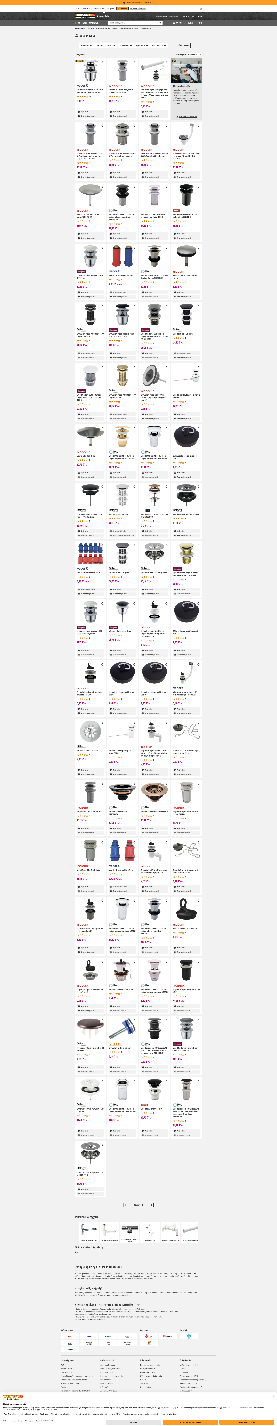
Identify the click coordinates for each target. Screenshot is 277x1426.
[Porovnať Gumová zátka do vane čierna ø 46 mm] (198, 428)
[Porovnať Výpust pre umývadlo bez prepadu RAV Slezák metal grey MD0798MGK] (166, 247)
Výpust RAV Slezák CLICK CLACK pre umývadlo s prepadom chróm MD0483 (122, 1110)
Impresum (184, 1372)
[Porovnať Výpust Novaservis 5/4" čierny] (166, 1081)
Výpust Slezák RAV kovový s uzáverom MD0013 (186, 396)
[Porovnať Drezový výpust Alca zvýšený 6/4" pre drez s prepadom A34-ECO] (102, 900)
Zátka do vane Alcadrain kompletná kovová (185, 276)
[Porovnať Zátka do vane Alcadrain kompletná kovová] (198, 247)
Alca (76, 1252)
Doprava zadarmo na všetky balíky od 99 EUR (140, 3)
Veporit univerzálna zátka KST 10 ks (89, 573)
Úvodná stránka (80, 28)
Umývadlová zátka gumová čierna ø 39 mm (153, 693)
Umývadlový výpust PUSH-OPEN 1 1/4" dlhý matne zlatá (122, 396)
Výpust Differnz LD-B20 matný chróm (154, 573)
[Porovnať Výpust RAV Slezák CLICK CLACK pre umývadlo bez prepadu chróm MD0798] (166, 900)
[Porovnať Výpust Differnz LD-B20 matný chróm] (166, 545)
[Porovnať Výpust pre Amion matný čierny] (134, 603)
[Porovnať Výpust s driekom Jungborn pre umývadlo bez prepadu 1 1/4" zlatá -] (198, 545)
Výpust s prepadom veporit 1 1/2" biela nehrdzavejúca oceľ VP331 (185, 693)
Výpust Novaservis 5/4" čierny (151, 1109)
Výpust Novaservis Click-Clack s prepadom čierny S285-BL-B (186, 215)
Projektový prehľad (107, 1372)
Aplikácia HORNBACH (109, 1391)
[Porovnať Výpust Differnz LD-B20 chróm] (102, 722)
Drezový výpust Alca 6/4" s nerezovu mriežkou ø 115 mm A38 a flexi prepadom (186, 156)
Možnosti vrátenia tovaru (70, 1383)
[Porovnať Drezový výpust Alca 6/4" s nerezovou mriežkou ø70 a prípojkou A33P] (166, 842)
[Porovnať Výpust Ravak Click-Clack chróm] (102, 842)
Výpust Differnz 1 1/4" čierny (183, 334)
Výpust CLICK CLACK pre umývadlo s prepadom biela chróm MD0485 (153, 215)
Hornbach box (145, 1387)
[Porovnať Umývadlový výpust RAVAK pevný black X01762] (198, 961)
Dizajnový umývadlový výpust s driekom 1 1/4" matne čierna (89, 515)
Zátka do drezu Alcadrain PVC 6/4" (185, 928)
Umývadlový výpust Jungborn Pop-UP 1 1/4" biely (90, 276)
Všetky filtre (183, 45)
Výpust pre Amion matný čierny (120, 631)
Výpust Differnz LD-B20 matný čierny (186, 514)
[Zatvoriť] (201, 8)
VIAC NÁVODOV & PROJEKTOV (188, 116)
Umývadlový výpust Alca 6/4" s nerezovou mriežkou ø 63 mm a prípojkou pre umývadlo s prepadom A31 (154, 753)
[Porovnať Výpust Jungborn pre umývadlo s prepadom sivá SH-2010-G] (198, 1020)
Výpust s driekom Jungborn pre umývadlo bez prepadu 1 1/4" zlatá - (186, 574)
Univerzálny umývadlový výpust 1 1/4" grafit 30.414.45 (90, 1173)
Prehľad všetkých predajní (150, 1365)
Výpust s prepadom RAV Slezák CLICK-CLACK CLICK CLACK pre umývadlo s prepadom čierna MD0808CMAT (154, 1050)
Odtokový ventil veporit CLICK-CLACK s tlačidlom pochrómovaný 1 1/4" (90, 91)
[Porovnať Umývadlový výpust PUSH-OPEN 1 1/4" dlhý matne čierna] (102, 306)
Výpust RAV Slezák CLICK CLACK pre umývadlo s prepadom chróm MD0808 (154, 990)
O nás (182, 1369)
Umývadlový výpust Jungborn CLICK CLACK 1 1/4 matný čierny (121, 335)
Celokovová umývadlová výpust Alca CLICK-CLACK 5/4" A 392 (121, 91)
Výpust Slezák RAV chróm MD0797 (121, 989)
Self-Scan (144, 1383)
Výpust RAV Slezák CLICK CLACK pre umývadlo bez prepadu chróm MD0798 (153, 931)
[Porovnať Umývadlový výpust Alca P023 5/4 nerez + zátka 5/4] (102, 961)
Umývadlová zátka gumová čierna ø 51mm (121, 693)
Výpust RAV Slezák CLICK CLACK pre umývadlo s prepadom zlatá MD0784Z (122, 457)
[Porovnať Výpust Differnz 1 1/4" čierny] (198, 306)
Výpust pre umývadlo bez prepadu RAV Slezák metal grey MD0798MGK (154, 276)
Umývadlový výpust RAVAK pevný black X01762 (186, 990)
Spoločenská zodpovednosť (191, 1387)
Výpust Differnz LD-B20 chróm (87, 750)
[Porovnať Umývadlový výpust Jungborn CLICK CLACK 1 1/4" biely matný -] (102, 603)
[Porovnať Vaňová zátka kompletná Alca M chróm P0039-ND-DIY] (102, 186)
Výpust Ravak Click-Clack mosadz (89, 811)
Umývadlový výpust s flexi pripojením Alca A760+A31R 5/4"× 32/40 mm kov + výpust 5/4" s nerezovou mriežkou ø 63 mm (154, 94)
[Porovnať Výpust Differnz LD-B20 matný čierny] (198, 486)
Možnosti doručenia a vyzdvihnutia (74, 1380)
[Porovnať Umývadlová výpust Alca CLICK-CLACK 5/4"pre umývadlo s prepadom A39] (134, 125)
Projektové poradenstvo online (112, 1376)
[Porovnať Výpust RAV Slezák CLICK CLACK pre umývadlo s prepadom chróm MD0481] (166, 428)
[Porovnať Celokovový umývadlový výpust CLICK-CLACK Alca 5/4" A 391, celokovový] (166, 125)
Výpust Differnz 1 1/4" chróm (119, 514)
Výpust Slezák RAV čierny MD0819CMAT (118, 812)
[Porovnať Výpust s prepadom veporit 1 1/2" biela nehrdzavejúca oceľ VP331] (198, 664)
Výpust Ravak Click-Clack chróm (88, 870)
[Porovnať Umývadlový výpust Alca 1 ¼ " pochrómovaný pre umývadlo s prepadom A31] (166, 367)
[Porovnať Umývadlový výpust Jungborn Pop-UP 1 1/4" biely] (102, 247)
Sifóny (136, 28)
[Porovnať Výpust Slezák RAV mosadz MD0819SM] (166, 783)
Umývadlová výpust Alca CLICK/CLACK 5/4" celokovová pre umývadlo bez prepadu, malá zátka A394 (90, 156)
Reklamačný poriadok (188, 1383)
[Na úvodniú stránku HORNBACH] (85, 15)
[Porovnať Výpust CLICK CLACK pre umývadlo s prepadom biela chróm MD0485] (166, 186)
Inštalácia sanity (125, 28)
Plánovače (104, 1387)
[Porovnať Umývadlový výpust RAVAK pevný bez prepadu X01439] (198, 783)
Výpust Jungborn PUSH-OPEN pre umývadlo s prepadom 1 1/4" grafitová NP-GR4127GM (154, 336)
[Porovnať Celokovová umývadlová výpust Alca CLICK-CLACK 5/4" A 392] (134, 62)
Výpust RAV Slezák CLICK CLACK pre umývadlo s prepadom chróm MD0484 (122, 929)
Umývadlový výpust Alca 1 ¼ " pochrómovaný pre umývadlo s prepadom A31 (153, 397)
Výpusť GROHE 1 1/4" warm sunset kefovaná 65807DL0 (154, 515)
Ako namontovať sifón (181, 86)
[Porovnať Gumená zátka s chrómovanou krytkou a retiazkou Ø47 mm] (198, 722)
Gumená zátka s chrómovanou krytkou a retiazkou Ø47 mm (185, 751)
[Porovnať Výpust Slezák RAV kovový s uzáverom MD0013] (198, 367)
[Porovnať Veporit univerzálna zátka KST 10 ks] (102, 545)
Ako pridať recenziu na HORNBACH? (75, 1391)
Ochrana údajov (186, 1391)
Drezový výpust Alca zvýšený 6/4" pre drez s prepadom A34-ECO (90, 929)
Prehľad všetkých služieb (110, 1369)
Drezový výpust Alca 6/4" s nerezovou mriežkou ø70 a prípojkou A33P (154, 871)
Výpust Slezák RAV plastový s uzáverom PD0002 (121, 751)
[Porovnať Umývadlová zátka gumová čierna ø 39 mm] (166, 664)
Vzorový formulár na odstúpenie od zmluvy (77, 1376)
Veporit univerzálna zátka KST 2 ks (121, 870)
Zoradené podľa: (181, 55)
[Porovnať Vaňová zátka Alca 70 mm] (102, 428)
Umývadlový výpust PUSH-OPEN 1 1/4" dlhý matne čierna (90, 335)
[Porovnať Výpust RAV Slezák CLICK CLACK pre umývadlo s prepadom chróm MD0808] (166, 961)
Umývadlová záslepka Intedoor (120, 1048)
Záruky (63, 1387)
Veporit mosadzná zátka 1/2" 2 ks (121, 275)
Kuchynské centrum (147, 1369)
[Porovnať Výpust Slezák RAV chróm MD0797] (134, 961)
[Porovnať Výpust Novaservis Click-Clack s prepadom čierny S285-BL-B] (198, 186)
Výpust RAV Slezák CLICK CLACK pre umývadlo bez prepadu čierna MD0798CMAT (121, 217)
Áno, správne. (122, 9)
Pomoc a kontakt (67, 1369)
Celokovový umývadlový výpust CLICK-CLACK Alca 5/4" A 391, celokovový (154, 154)
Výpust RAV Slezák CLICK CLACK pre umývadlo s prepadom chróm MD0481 (154, 457)
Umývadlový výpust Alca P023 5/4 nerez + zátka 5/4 (90, 990)
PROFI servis (105, 1380)
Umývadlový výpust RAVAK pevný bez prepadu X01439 (186, 812)
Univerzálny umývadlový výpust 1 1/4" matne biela (90, 1110)
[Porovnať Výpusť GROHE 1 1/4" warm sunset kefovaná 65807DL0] (166, 486)
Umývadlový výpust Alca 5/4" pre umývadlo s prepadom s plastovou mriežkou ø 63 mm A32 (153, 633)
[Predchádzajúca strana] (125, 1205)
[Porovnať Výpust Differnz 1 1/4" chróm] (134, 486)
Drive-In (143, 1380)
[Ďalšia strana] (151, 1205)
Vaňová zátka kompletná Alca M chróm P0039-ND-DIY (88, 215)
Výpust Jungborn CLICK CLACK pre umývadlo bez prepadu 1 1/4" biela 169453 (89, 397)
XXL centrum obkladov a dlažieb (152, 1376)
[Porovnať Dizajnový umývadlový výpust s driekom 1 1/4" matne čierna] (102, 486)
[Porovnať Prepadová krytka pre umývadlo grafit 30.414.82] (102, 1020)
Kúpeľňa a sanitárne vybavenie (107, 28)
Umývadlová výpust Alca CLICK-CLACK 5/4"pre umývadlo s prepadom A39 (122, 154)
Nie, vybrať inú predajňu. (138, 9)
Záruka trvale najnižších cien (191, 1376)
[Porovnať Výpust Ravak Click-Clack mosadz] (102, 783)
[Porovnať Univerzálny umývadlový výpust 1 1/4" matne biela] (102, 1081)
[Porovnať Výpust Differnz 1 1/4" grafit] (134, 545)
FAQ (62, 1365)
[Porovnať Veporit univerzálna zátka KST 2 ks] (134, 842)
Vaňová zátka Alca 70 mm (86, 456)
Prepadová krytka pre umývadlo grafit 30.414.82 (90, 1049)
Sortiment (91, 28)
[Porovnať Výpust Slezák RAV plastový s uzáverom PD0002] (134, 722)
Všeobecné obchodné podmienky (193, 1380)
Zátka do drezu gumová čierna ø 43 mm (185, 632)
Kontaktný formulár (68, 1372)
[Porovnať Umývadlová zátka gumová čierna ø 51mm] (134, 664)
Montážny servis (106, 1383)
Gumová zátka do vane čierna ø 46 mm (185, 457)
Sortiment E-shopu (107, 1365)
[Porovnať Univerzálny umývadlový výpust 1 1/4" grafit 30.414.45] (102, 1144)
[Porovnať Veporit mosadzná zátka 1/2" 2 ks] (134, 247)
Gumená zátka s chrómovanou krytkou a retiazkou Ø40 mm (185, 871)
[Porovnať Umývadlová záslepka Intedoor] (134, 1020)
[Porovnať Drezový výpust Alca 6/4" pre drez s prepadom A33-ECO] (102, 664)
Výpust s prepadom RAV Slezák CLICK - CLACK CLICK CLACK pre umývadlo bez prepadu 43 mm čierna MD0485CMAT (186, 1113)
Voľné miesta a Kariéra (189, 1365)
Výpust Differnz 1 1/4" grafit (119, 573)
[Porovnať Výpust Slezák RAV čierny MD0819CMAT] (134, 783)
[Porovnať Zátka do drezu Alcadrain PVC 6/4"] (198, 900)
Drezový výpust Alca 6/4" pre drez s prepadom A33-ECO (89, 693)
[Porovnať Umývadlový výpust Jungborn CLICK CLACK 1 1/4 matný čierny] (134, 306)
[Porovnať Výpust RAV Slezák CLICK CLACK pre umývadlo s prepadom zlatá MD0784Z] (134, 428)
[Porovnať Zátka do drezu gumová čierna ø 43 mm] (198, 603)
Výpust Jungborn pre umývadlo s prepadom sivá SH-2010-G (186, 1049)
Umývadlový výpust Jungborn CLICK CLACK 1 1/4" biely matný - (89, 632)
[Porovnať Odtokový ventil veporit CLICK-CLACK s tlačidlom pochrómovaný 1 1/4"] (102, 62)
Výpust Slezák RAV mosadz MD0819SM (154, 811)
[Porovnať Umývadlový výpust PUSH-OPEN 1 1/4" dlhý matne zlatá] (134, 367)
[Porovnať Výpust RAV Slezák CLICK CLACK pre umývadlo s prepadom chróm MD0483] (134, 1081)
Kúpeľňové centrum (147, 1372)
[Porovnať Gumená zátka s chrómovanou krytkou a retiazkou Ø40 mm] (198, 842)
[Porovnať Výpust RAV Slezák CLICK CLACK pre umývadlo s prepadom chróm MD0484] (134, 900)
